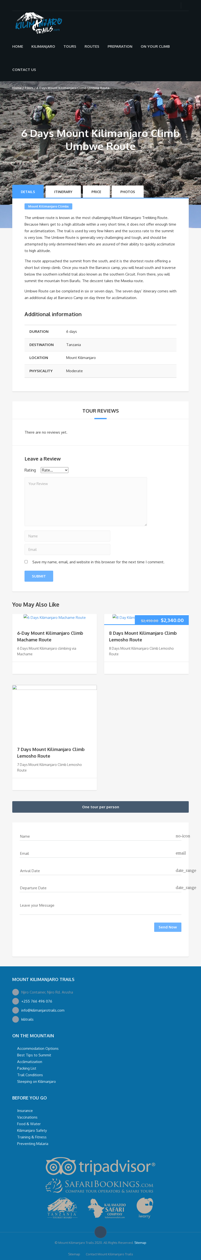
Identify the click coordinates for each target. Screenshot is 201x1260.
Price (96, 192)
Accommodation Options (38, 1048)
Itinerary (63, 192)
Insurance (25, 1110)
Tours (69, 46)
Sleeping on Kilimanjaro (36, 1081)
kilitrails (27, 1019)
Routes (92, 46)
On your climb (155, 46)
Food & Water (29, 1123)
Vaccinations (27, 1117)
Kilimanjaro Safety (32, 1130)
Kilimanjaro (43, 46)
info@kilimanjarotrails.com (42, 1010)
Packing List (26, 1068)
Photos (127, 192)
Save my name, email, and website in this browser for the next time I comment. (98, 562)
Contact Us (24, 69)
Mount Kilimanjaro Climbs (48, 206)
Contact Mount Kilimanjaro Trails (109, 1254)
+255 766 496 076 (36, 1001)
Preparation (120, 46)
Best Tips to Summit (34, 1055)
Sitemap (140, 1243)
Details (28, 192)
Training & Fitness (32, 1137)
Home (17, 46)
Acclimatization (29, 1061)
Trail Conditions (30, 1075)
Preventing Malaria (32, 1143)
